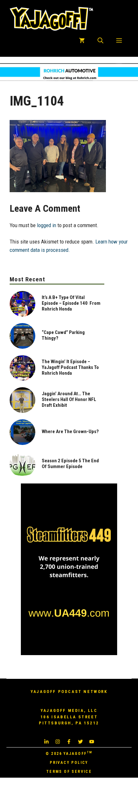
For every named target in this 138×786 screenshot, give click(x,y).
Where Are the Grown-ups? (70, 431)
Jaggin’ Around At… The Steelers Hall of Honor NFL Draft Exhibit (69, 399)
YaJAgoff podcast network (68, 691)
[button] (100, 40)
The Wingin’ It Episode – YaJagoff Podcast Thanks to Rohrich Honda (70, 367)
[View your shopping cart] (82, 40)
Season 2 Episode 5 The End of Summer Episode (70, 463)
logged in (46, 225)
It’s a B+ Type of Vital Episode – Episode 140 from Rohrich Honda (71, 303)
